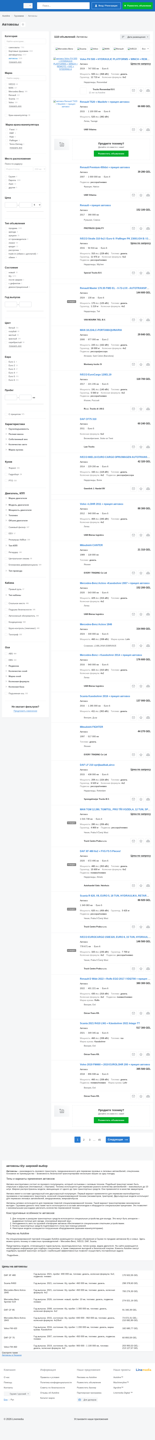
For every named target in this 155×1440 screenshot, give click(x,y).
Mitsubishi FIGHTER (91, 727)
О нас (7, 1377)
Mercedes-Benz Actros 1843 (15, 1319)
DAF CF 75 (9, 1337)
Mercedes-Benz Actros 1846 (96, 624)
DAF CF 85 (9, 1310)
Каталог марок (47, 1398)
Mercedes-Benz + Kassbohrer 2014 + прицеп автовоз (111, 655)
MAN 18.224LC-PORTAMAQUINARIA (101, 330)
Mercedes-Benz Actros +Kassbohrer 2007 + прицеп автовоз (115, 583)
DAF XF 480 (10, 1275)
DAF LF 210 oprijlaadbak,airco (97, 765)
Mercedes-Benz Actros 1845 (15, 1291)
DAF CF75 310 (88, 419)
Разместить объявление (111, 153)
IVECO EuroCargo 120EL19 (95, 374)
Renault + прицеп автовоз (95, 205)
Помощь (8, 1382)
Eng (6, 1399)
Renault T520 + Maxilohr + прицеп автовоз (104, 102)
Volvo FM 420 (10, 1328)
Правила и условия (49, 1377)
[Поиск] (40, 6)
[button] (141, 90)
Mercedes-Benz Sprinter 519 (11, 1300)
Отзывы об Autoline (49, 1393)
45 (99, 1139)
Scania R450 (10, 1283)
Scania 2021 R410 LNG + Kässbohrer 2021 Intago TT (110, 1023)
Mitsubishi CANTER (91, 545)
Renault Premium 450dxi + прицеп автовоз (105, 167)
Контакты (8, 1387)
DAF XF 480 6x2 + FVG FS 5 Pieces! (100, 851)
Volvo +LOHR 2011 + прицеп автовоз (101, 504)
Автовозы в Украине (12, 1355)
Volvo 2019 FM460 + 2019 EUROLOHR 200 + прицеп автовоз (115, 1064)
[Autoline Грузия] (11, 6)
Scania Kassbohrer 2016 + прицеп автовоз (105, 696)
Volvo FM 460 (10, 1347)
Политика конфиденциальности (56, 1382)
